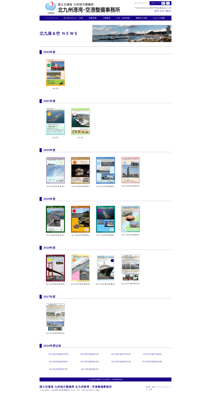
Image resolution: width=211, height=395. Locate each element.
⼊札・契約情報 (123, 18)
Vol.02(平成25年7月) (58, 369)
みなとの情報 (159, 18)
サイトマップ (140, 3)
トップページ (52, 18)
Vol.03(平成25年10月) (152, 362)
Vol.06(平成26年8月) (58, 362)
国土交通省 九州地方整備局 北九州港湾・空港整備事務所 (76, 386)
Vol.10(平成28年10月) (58, 354)
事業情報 (93, 18)
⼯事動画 (106, 18)
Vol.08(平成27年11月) (121, 354)
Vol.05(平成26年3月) (90, 362)
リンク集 (149, 389)
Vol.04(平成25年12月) (121, 362)
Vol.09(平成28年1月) (90, 354)
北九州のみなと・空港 (73, 18)
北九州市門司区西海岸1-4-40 (63, 390)
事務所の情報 (141, 18)
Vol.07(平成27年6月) (152, 354)
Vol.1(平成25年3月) (90, 369)
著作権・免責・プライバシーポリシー (158, 387)
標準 (163, 3)
